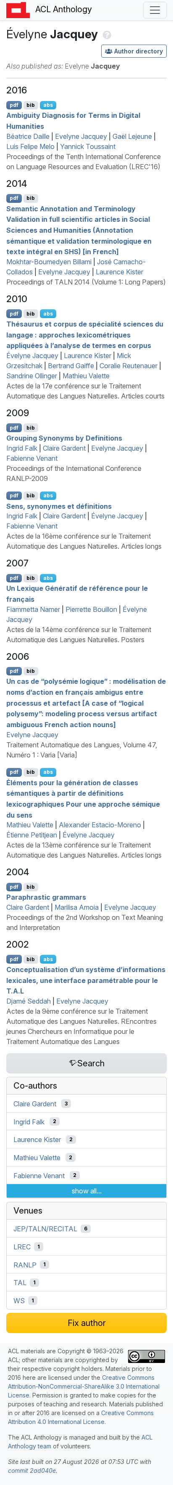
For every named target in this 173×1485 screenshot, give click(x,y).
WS (19, 1300)
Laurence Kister (119, 272)
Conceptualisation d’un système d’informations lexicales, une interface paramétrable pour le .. (85, 980)
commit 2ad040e (32, 1470)
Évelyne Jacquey (32, 355)
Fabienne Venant (32, 458)
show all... (87, 1191)
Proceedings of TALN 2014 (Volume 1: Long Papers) (86, 282)
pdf (14, 105)
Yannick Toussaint (87, 146)
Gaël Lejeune (132, 136)
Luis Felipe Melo (30, 146)
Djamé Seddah (28, 1001)
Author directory (138, 51)
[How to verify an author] (106, 34)
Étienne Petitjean (31, 835)
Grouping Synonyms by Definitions (64, 438)
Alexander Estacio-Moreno (100, 825)
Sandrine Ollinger (31, 376)
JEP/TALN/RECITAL (45, 1229)
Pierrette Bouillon (91, 609)
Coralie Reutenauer (128, 365)
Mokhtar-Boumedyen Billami (49, 262)
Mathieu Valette (86, 376)
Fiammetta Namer (33, 609)
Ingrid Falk (21, 448)
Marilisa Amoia (77, 907)
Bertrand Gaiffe (71, 365)
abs (48, 105)
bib (30, 105)
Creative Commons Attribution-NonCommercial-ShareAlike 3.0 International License (84, 1386)
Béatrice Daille (28, 136)
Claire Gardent (64, 448)
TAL (19, 1282)
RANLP (25, 1264)
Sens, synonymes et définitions (59, 506)
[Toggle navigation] (155, 10)
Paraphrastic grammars (46, 897)
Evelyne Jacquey (81, 136)
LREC (22, 1247)
